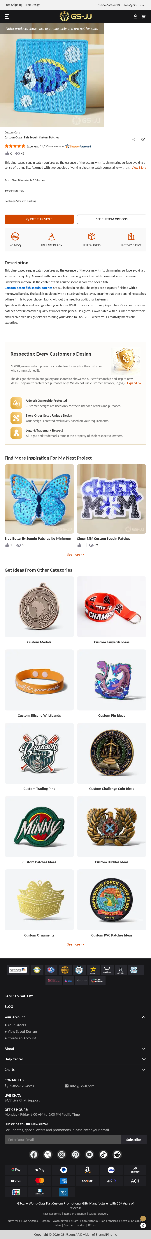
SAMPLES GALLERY (19, 996)
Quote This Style (39, 219)
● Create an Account (20, 1038)
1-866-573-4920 (22, 1086)
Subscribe (133, 1139)
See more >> (75, 554)
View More (138, 168)
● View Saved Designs (21, 1031)
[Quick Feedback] (143, 1225)
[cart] (143, 16)
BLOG (9, 1006)
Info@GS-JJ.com (82, 1086)
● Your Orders (15, 1025)
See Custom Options (112, 219)
